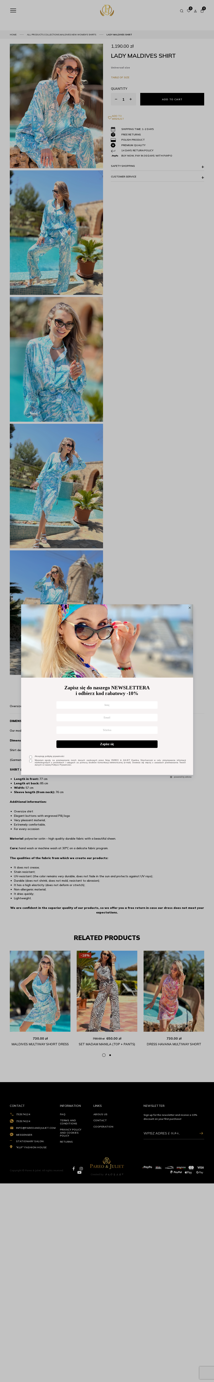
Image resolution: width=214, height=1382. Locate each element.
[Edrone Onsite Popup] (107, 691)
